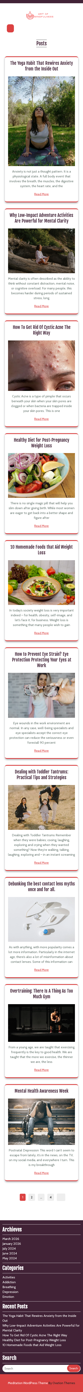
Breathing (9, 1287)
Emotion (8, 1297)
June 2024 (9, 1253)
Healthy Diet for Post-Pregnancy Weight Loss (41, 442)
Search (73, 1368)
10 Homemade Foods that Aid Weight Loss (41, 549)
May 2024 (9, 1258)
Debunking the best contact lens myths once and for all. (41, 886)
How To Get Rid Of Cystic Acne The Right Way (42, 330)
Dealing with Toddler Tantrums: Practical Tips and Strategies (41, 774)
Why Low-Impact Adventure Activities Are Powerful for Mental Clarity (41, 218)
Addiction (9, 1282)
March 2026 (10, 1239)
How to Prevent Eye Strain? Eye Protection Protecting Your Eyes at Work (41, 659)
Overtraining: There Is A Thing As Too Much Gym (41, 993)
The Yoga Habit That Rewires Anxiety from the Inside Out (41, 65)
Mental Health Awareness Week (41, 1091)
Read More (41, 194)
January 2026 (11, 1244)
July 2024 (9, 1248)
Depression (10, 1292)
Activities (8, 1277)
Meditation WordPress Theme (41, 1383)
